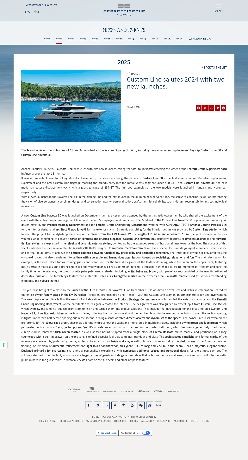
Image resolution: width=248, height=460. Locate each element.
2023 (83, 39)
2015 (179, 39)
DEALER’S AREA (163, 421)
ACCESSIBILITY (147, 421)
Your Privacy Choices (131, 433)
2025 (59, 39)
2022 (95, 39)
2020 (119, 39)
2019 (131, 39)
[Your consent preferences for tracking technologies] (3, 345)
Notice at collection (107, 433)
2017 (155, 39)
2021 (107, 39)
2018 (143, 39)
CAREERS (194, 421)
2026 (47, 39)
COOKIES (134, 421)
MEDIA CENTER (180, 421)
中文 (37, 11)
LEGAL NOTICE (120, 421)
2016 (167, 39)
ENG (27, 11)
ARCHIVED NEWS (200, 39)
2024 (71, 39)
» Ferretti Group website (41, 5)
